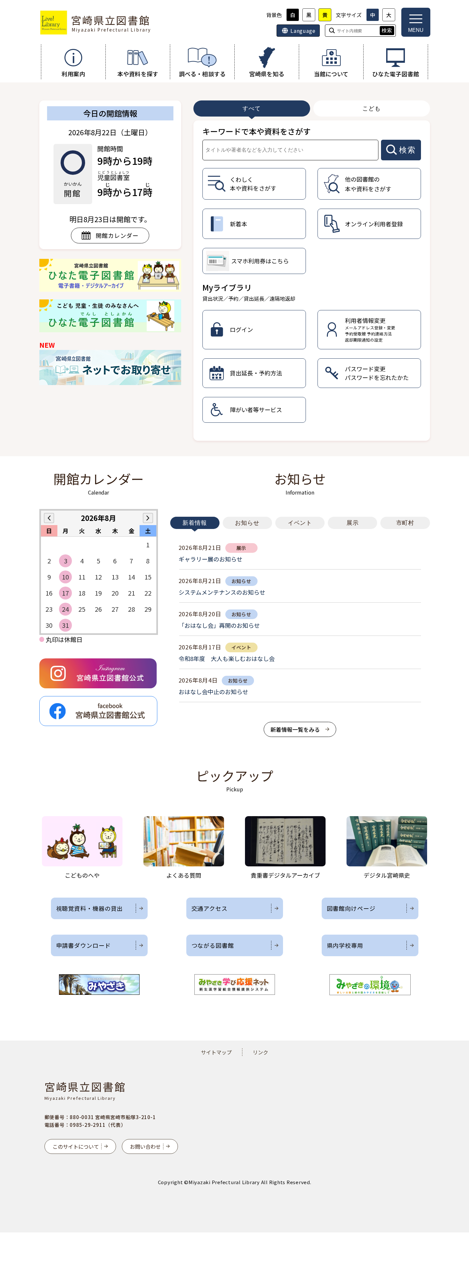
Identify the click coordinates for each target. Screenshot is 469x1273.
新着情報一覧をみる (295, 729)
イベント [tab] (300, 523)
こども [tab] (371, 108)
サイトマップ (216, 1052)
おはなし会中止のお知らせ (213, 691)
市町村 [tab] (405, 523)
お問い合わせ (145, 1146)
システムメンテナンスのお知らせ (222, 592)
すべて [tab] (251, 108)
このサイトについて (76, 1146)
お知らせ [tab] (247, 523)
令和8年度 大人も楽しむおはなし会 (227, 658)
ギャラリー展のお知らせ (210, 559)
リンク (260, 1052)
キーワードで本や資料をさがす (256, 131)
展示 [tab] (353, 523)
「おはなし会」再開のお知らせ (219, 625)
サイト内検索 (0, 0)
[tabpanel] (311, 280)
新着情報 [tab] (194, 523)
